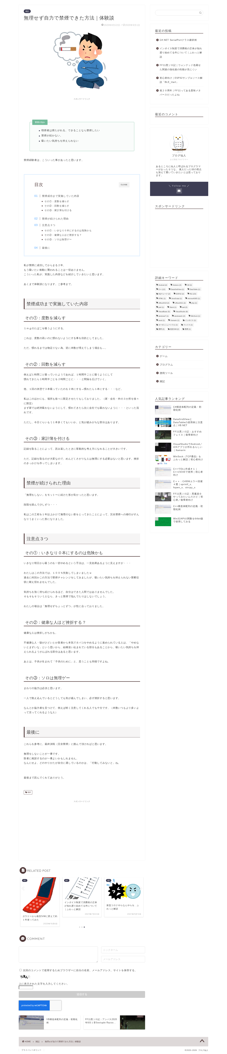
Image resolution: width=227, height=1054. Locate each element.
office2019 (164, 303)
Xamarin (174, 320)
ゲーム (164, 356)
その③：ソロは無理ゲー (58, 239)
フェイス (188, 325)
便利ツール (166, 372)
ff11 (193, 294)
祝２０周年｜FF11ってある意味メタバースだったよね (180, 92)
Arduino (177, 285)
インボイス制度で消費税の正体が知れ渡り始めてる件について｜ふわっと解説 (181, 52)
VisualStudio (182, 311)
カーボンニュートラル (168, 325)
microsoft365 (194, 298)
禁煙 (29, 792)
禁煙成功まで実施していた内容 (60, 195)
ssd (184, 307)
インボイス (190, 320)
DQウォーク (164, 294)
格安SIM (174, 329)
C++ (162, 289)
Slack (173, 307)
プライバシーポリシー (31, 1050)
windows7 (164, 316)
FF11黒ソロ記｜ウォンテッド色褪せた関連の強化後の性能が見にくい (180, 67)
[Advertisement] (82, 109)
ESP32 (180, 294)
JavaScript (176, 298)
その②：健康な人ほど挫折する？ (63, 235)
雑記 (27, 11)
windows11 (179, 316)
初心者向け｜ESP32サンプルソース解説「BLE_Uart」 (181, 80)
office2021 (180, 303)
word (162, 320)
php (194, 303)
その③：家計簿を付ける (58, 210)
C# (189, 285)
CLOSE (124, 185)
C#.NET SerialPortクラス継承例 (178, 40)
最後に (46, 247)
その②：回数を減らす (56, 206)
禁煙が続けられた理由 (55, 218)
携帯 (161, 329)
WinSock (195, 316)
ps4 (161, 307)
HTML (162, 298)
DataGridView (177, 289)
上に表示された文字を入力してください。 (44, 983)
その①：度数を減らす (56, 201)
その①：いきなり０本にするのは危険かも (68, 230)
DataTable (195, 289)
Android (163, 285)
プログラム (166, 364)
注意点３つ (48, 225)
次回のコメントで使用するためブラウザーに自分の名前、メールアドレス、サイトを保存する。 (80, 970)
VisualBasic (164, 311)
